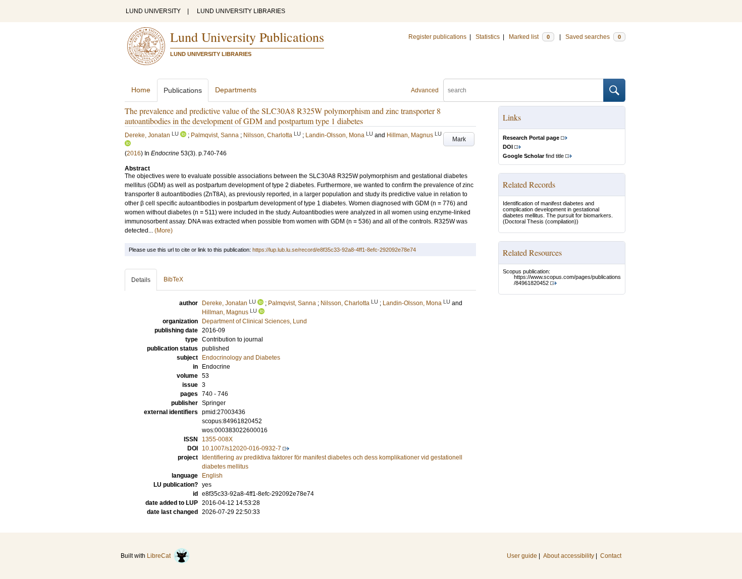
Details (140, 279)
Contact (610, 555)
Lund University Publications (247, 36)
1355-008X (217, 439)
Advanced (425, 90)
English (212, 475)
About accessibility (568, 555)
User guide (522, 555)
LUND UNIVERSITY (153, 11)
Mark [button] (459, 139)
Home (140, 90)
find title (533, 156)
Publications (183, 90)
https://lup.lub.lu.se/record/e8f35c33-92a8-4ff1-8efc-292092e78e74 (334, 250)
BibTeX (173, 279)
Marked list (529, 36)
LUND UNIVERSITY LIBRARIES (241, 11)
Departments (235, 90)
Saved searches (593, 36)
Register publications (437, 36)
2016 (134, 153)
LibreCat (160, 555)
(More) (163, 230)
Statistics (487, 36)
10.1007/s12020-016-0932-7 (241, 448)
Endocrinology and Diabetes (241, 357)
